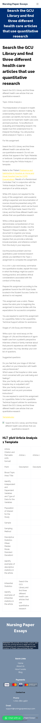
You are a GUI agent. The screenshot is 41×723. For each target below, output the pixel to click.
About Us (20, 666)
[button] (12, 718)
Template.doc (8, 417)
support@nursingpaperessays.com (20, 709)
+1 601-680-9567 (20, 701)
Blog (20, 672)
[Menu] (37, 4)
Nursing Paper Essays (15, 4)
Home (20, 663)
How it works (20, 669)
